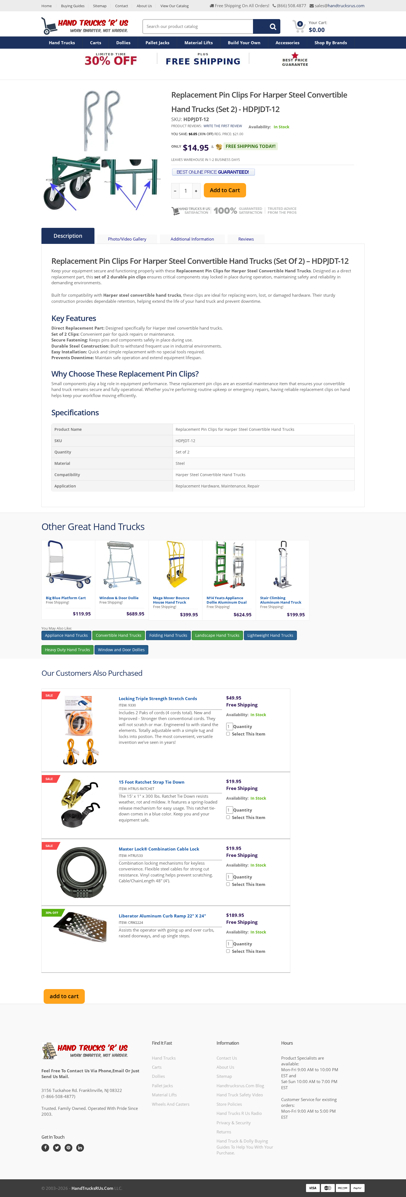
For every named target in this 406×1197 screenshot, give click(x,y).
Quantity (242, 726)
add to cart (64, 996)
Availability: (260, 126)
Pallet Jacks (157, 42)
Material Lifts (198, 42)
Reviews (246, 239)
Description (68, 235)
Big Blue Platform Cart (66, 597)
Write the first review (223, 126)
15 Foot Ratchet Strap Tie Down (151, 782)
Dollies (123, 42)
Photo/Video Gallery (127, 239)
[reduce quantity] (176, 191)
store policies (229, 1104)
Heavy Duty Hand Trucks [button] (67, 649)
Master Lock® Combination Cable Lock (159, 849)
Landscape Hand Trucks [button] (217, 635)
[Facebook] (45, 1148)
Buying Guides (73, 6)
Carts (95, 42)
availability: (237, 714)
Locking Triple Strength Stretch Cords (158, 698)
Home (46, 6)
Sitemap (100, 6)
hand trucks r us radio (239, 1113)
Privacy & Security (234, 1122)
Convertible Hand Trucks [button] (118, 635)
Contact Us (227, 1058)
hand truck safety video (240, 1094)
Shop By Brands (331, 42)
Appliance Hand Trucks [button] (66, 635)
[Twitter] (57, 1148)
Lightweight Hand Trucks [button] (270, 635)
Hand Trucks (62, 42)
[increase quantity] (196, 191)
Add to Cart (225, 190)
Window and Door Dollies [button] (121, 649)
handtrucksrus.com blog (240, 1085)
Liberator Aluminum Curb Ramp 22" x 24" (162, 916)
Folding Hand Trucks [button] (168, 635)
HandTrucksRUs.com (92, 1188)
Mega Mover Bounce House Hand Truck (171, 600)
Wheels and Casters (170, 1104)
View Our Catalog (174, 6)
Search (263, 26)
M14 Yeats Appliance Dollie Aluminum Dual (227, 600)
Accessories (287, 42)
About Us (144, 6)
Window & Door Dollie (119, 597)
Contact (121, 6)
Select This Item (247, 734)
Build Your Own (244, 42)
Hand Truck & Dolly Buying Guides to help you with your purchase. (245, 1147)
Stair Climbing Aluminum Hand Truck (280, 600)
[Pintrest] (68, 1148)
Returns (224, 1132)
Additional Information (192, 239)
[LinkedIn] (80, 1148)
